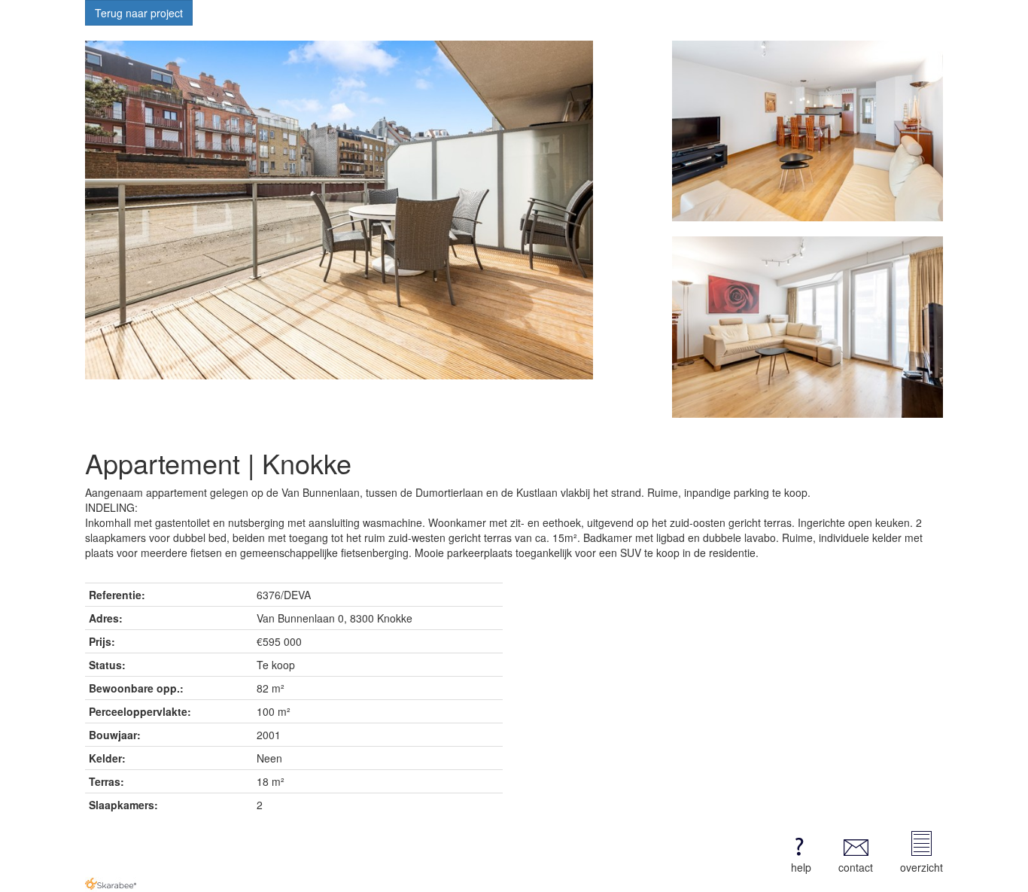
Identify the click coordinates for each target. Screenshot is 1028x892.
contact (855, 867)
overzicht (921, 867)
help (801, 867)
